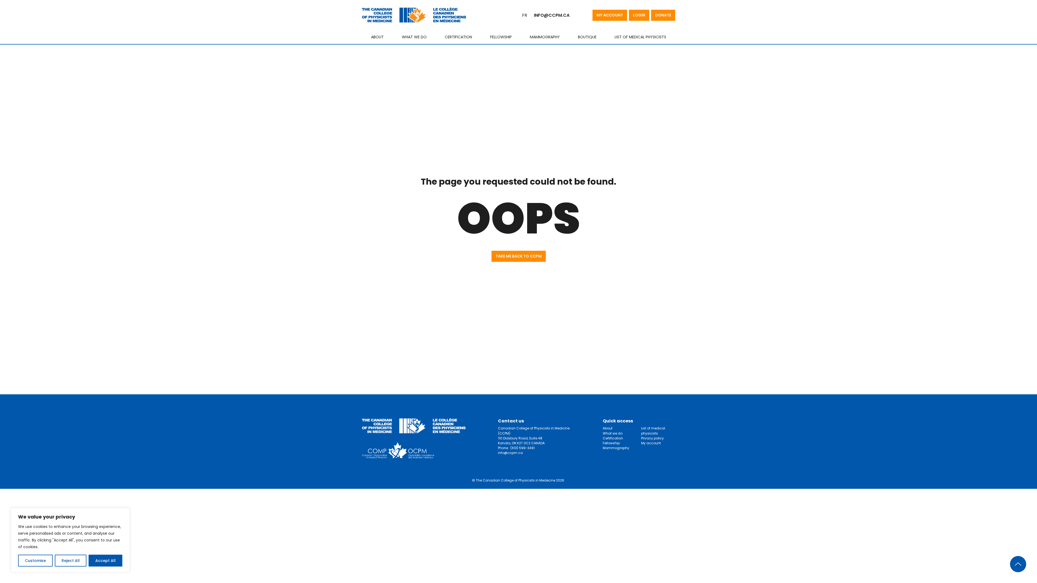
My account (610, 15)
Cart (579, 15)
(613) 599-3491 (522, 448)
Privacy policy (652, 438)
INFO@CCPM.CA (552, 15)
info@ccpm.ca (510, 452)
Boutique (587, 37)
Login (639, 15)
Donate (663, 15)
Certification (458, 37)
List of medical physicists (653, 430)
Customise (35, 560)
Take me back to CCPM (519, 256)
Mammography (545, 37)
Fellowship (501, 37)
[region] (70, 540)
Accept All (105, 560)
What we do (414, 37)
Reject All (71, 560)
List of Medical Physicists (640, 37)
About (377, 37)
